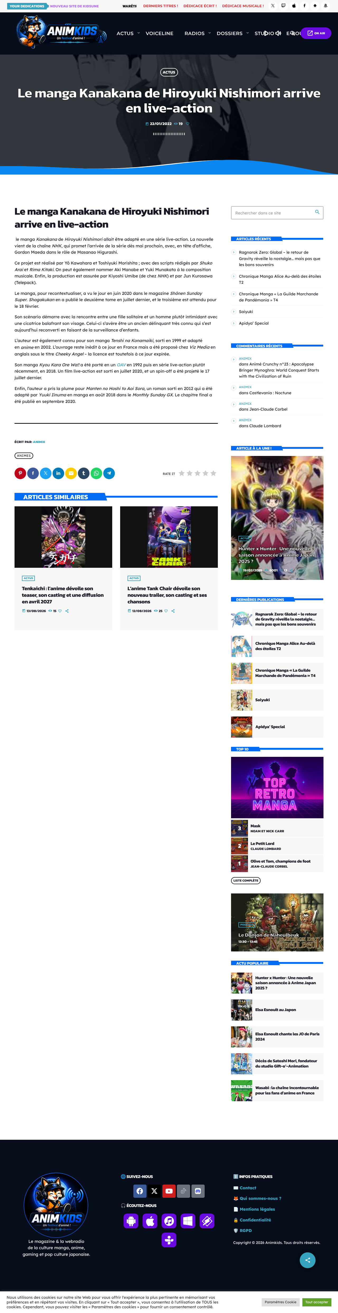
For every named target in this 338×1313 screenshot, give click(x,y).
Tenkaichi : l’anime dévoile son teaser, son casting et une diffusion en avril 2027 (63, 594)
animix (39, 442)
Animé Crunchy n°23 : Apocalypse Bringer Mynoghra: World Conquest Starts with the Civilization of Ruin (279, 370)
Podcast (246, 925)
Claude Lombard (265, 425)
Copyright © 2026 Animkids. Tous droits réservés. (276, 1242)
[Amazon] (325, 6)
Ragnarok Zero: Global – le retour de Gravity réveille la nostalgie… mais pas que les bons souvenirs (279, 258)
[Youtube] (169, 1191)
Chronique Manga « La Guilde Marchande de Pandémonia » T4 (285, 673)
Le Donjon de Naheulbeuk (268, 935)
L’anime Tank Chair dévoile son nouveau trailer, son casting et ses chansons (167, 594)
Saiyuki (246, 311)
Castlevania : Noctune (270, 392)
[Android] (315, 6)
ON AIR (316, 33)
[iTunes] (294, 6)
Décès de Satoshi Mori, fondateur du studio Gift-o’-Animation (286, 1063)
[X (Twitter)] (273, 6)
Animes (24, 456)
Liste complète (245, 880)
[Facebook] (304, 6)
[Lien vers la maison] (61, 33)
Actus (169, 72)
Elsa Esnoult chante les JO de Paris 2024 (287, 1036)
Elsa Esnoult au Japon (275, 1010)
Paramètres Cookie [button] (281, 1302)
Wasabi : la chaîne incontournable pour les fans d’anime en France (287, 1090)
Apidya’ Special (254, 323)
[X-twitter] (154, 1191)
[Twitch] (283, 6)
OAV (121, 364)
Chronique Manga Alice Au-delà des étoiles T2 (285, 646)
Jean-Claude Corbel (268, 409)
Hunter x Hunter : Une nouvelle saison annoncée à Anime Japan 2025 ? (276, 555)
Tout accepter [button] (317, 1302)
